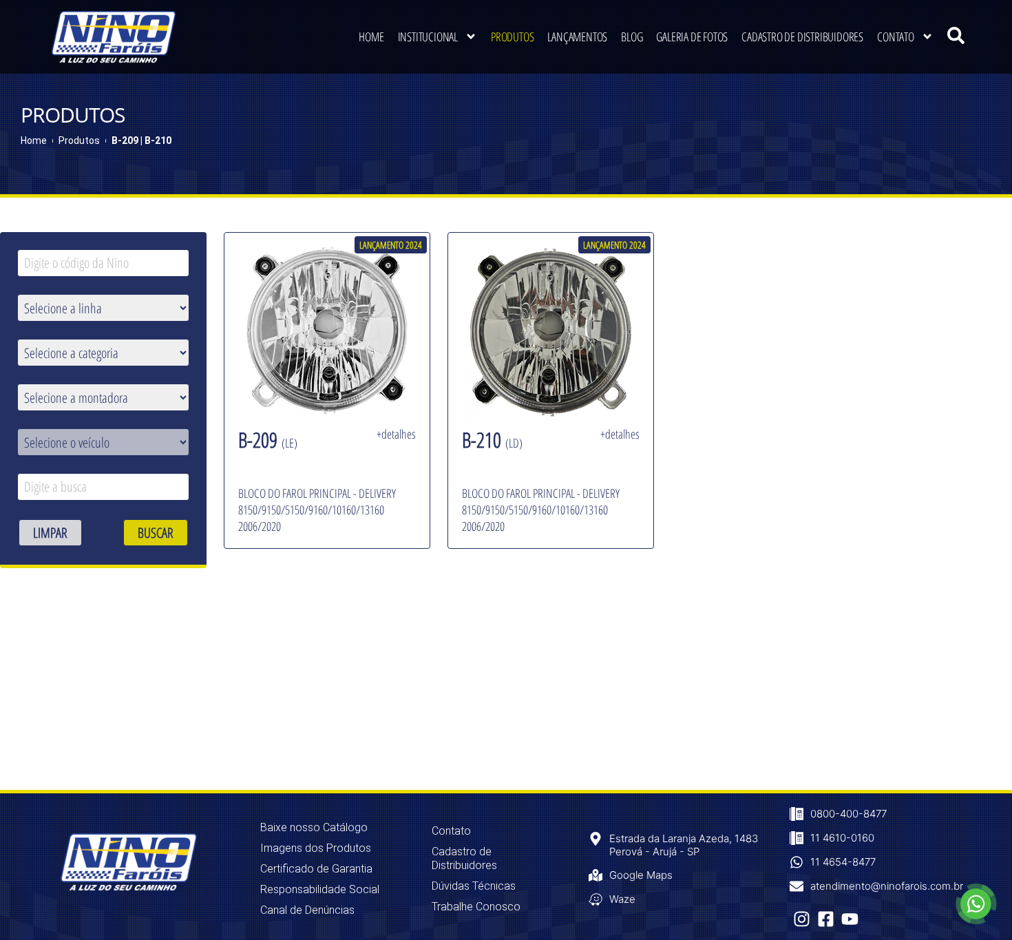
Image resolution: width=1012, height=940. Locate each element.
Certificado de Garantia (316, 868)
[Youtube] (850, 919)
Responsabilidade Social (319, 889)
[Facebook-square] (826, 919)
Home (371, 36)
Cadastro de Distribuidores (802, 36)
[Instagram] (802, 919)
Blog (631, 36)
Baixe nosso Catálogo (314, 827)
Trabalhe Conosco (476, 906)
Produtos (512, 36)
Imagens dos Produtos (315, 848)
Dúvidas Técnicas (474, 885)
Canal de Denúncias (307, 910)
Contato (895, 36)
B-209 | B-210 (141, 140)
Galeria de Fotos (692, 36)
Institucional (428, 36)
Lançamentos (577, 36)
